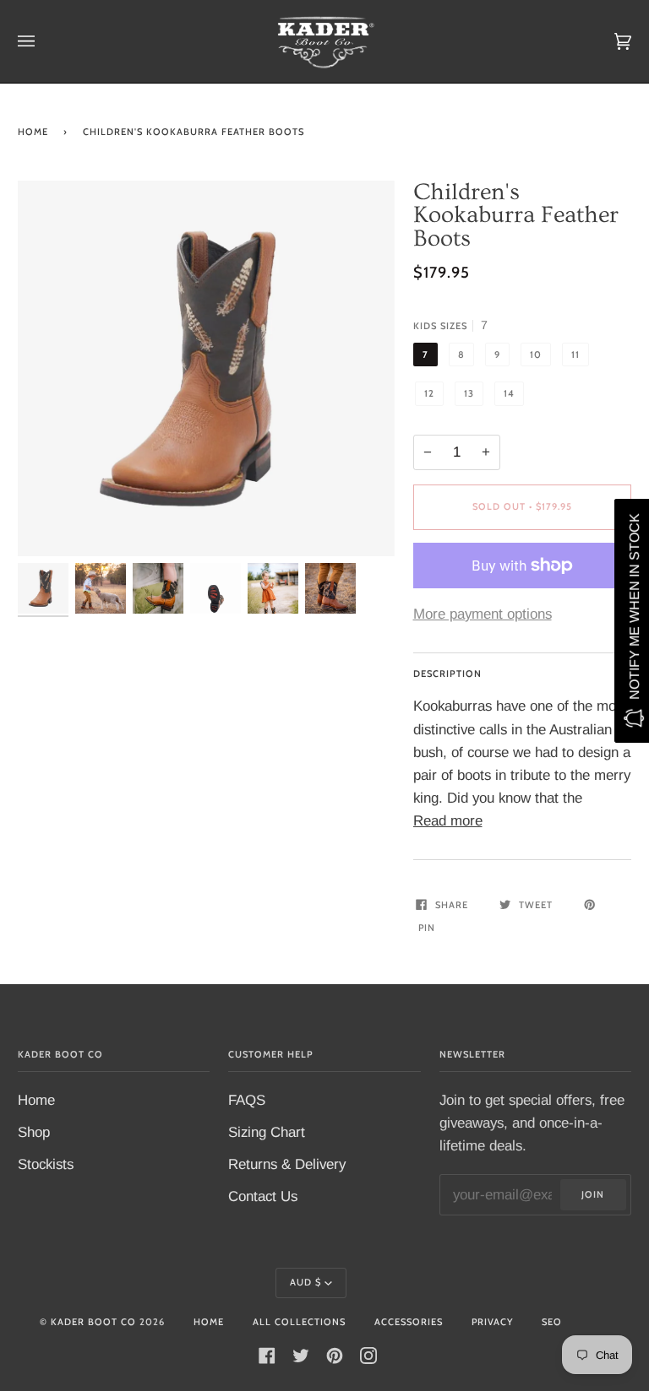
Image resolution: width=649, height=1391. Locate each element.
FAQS (246, 1100)
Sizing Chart (266, 1132)
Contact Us (262, 1196)
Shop (34, 1132)
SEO (552, 1322)
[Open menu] (43, 41)
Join (592, 1194)
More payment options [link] (482, 614)
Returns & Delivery (287, 1164)
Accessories (408, 1322)
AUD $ (305, 1282)
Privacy (492, 1322)
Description (447, 673)
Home (33, 132)
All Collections (299, 1322)
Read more (448, 821)
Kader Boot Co (93, 1322)
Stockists (46, 1164)
